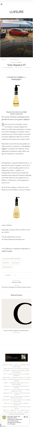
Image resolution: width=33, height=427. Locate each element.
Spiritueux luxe (14, 410)
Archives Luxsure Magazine (16, 414)
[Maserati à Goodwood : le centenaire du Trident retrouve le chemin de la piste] (16, 37)
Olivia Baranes (8, 67)
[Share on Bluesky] (27, 275)
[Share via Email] (28, 275)
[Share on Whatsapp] (24, 275)
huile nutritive (16, 262)
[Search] (31, 4)
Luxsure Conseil (16, 366)
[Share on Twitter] (19, 275)
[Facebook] (10, 15)
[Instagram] (15, 15)
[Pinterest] (17, 15)
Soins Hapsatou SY (7, 267)
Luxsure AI (17, 365)
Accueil (4, 59)
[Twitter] (13, 15)
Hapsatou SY (6, 262)
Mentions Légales (25, 365)
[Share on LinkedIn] (22, 275)
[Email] (22, 15)
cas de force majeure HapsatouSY (12, 258)
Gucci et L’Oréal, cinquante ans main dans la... (16, 330)
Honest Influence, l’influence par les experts (16, 368)
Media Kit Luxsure (7, 365)
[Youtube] (19, 15)
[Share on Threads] (25, 275)
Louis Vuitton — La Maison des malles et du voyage (16, 377)
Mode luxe (6, 410)
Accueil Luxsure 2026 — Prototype (13, 412)
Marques (26, 412)
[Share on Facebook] (17, 275)
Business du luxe (25, 410)
